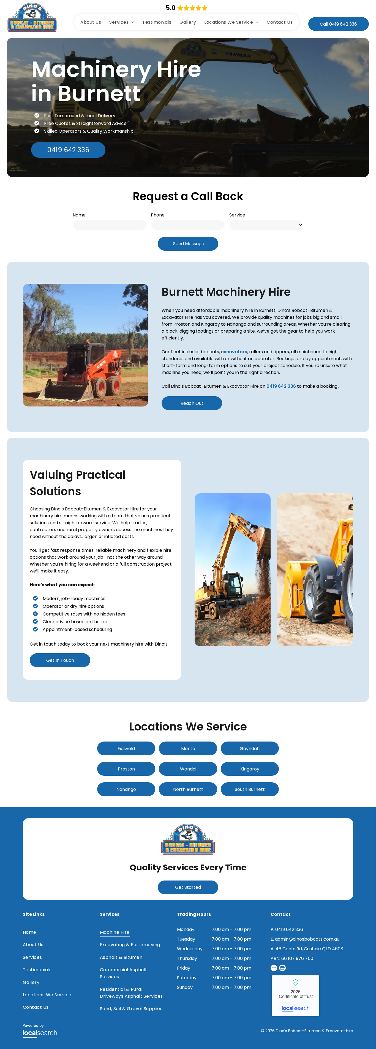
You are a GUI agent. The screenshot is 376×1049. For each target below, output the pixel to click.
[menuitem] (90, 22)
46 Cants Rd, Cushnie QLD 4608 (309, 949)
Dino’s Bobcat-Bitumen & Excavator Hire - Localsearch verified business (295, 995)
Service (237, 215)
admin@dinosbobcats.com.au (307, 939)
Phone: (158, 215)
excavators (234, 352)
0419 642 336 (281, 386)
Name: (79, 215)
